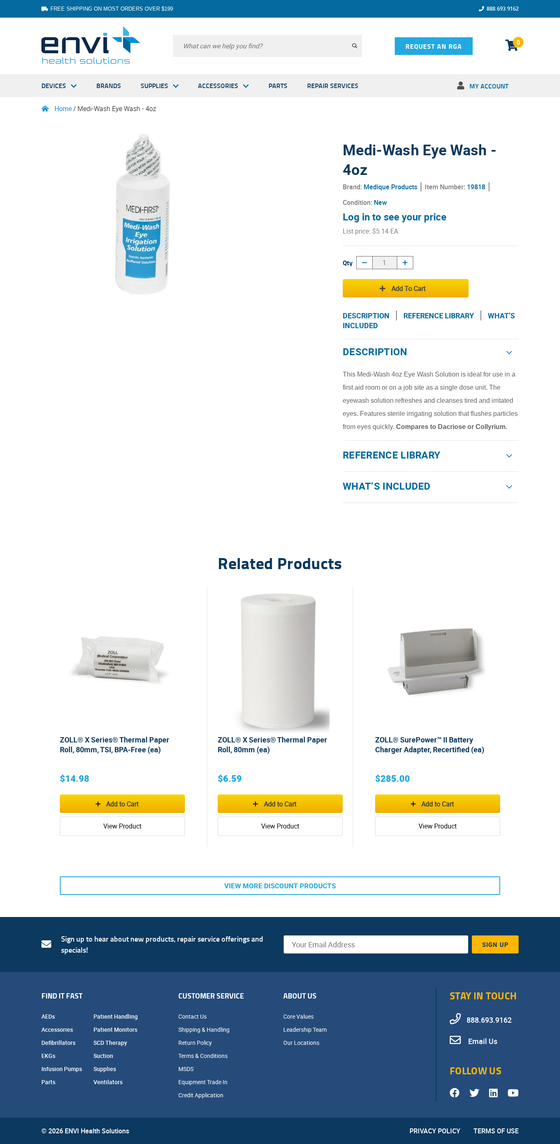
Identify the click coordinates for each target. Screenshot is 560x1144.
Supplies (154, 85)
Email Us (482, 1041)
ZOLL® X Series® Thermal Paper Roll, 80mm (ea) (272, 744)
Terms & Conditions (203, 1056)
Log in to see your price (394, 216)
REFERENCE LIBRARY (438, 315)
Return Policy (195, 1042)
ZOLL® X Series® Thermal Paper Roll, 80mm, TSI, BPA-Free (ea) (114, 744)
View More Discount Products (280, 885)
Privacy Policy (435, 1130)
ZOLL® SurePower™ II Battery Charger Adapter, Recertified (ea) (429, 744)
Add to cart (409, 288)
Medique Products (390, 186)
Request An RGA (433, 46)
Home (63, 108)
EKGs (49, 1056)
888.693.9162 (503, 8)
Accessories (218, 85)
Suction (103, 1056)
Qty (348, 262)
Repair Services (332, 85)
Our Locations (302, 1042)
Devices (53, 85)
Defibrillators (59, 1042)
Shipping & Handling (204, 1029)
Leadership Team (305, 1029)
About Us (299, 995)
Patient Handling (116, 1016)
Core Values (299, 1016)
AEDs (48, 1016)
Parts (278, 85)
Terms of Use (496, 1130)
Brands (108, 85)
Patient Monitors (116, 1029)
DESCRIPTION (366, 315)
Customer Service (211, 995)
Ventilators (108, 1082)
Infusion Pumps (62, 1069)
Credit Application (201, 1095)
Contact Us (193, 1016)
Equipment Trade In (203, 1082)
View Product (122, 826)
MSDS (186, 1069)
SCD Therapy (110, 1042)
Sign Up (495, 944)
